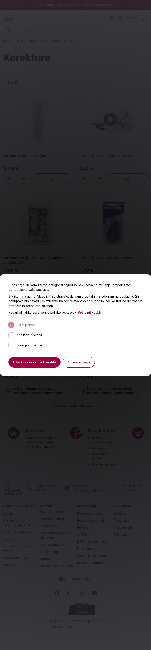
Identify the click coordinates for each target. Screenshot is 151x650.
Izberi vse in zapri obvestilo (34, 362)
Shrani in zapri (78, 362)
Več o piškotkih (89, 312)
